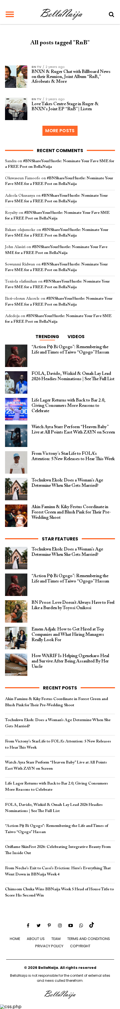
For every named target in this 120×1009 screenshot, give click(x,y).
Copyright (80, 946)
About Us (36, 938)
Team (56, 938)
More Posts (60, 130)
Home (15, 938)
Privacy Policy (49, 946)
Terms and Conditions (88, 938)
